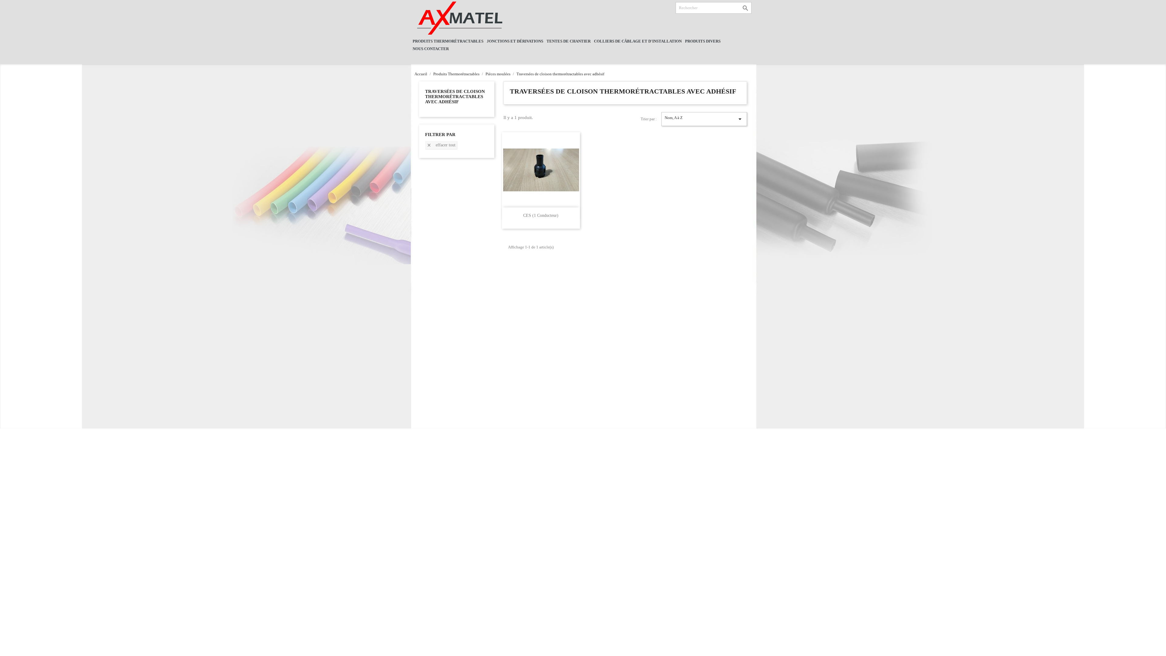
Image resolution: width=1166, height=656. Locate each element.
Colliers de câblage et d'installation (638, 41)
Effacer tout (441, 145)
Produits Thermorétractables (448, 41)
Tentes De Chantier (569, 41)
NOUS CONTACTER (431, 49)
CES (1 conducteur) (540, 215)
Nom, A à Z (704, 119)
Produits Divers (703, 41)
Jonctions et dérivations (515, 41)
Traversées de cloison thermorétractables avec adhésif (455, 96)
